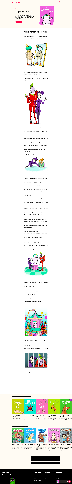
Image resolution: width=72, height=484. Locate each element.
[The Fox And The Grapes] (66, 410)
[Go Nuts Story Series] (18, 440)
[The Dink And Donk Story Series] (42, 440)
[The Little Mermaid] (30, 410)
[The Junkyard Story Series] (66, 440)
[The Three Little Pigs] (42, 410)
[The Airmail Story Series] (30, 440)
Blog (45, 478)
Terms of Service (58, 478)
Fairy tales (35, 478)
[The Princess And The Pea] (18, 410)
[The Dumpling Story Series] (54, 440)
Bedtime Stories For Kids (37, 480)
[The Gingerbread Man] (54, 410)
